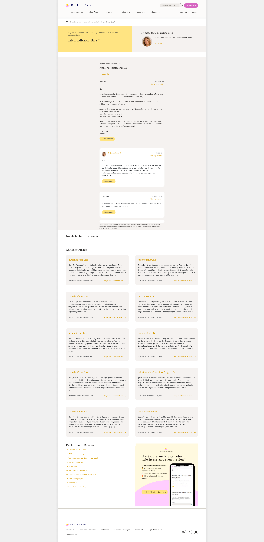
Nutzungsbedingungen (122, 530)
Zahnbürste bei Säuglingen (77, 487)
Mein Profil (192, 5)
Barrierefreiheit (71, 534)
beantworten (108, 139)
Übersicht (105, 74)
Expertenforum (77, 12)
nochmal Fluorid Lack (75, 462)
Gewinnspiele (125, 12)
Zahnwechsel (73, 483)
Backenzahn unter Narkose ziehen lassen (82, 474)
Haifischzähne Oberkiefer (77, 450)
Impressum (70, 530)
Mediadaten (105, 530)
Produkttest (194, 12)
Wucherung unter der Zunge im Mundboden (83, 458)
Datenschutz (139, 530)
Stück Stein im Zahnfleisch (77, 470)
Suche (181, 5)
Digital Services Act (155, 530)
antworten (110, 181)
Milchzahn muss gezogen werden (80, 454)
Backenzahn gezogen (75, 479)
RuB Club (183, 12)
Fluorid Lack (72, 466)
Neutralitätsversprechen (87, 530)
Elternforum (94, 12)
